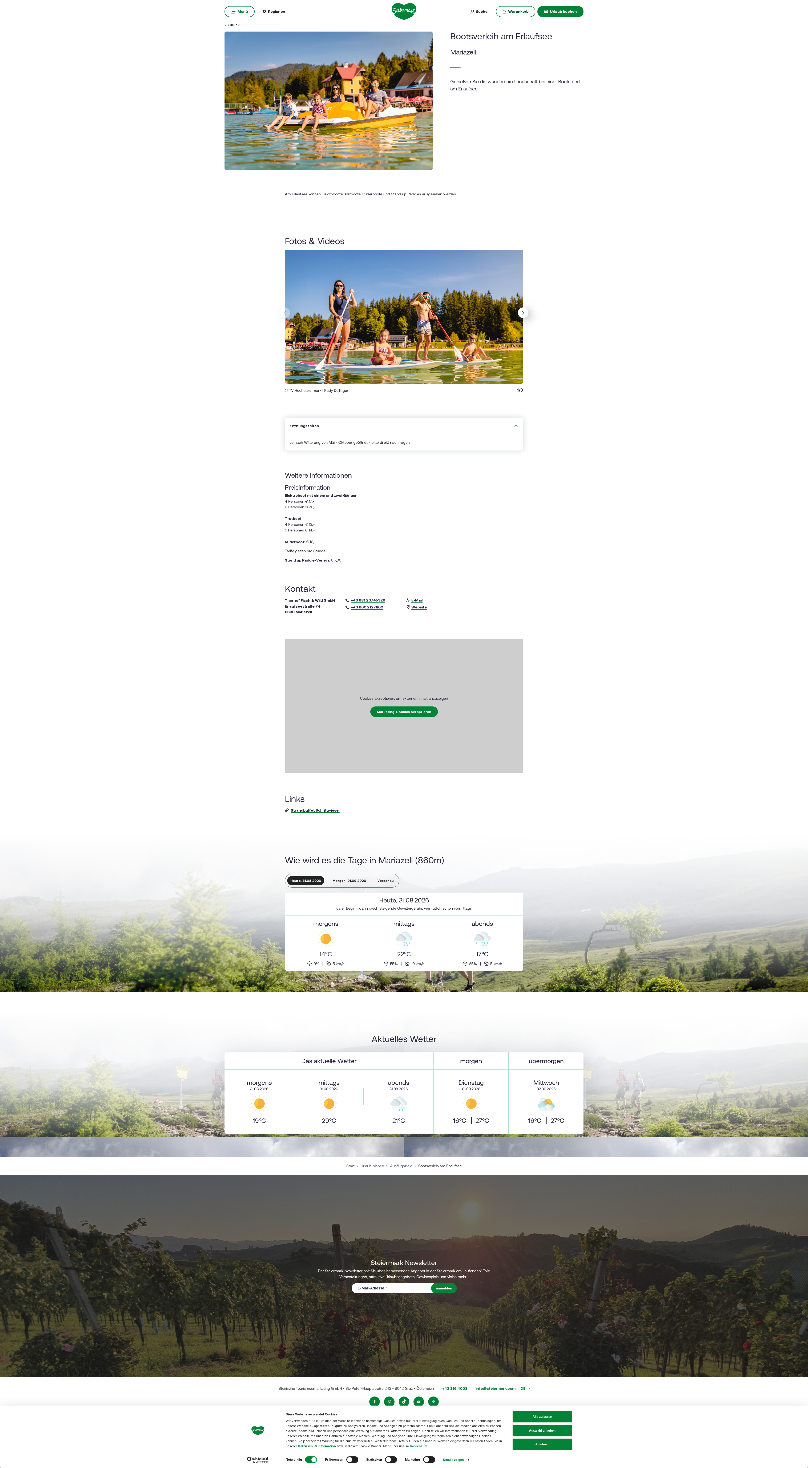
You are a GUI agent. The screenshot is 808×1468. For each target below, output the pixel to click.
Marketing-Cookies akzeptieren (404, 712)
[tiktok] (404, 1401)
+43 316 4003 (454, 1388)
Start (350, 1166)
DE (523, 1388)
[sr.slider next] (523, 312)
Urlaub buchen (563, 11)
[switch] (352, 1459)
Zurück (233, 24)
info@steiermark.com (496, 1388)
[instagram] (389, 1401)
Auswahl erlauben (542, 1430)
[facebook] (374, 1401)
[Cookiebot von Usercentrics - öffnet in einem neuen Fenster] (257, 1460)
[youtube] (418, 1401)
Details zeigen (453, 1459)
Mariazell (463, 52)
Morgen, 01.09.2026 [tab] (349, 880)
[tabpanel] (404, 932)
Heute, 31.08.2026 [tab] (305, 880)
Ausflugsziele (401, 1166)
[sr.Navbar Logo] (404, 11)
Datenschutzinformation (317, 1446)
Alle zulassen (542, 1416)
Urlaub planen (372, 1166)
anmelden (444, 1288)
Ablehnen (542, 1444)
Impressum (418, 1446)
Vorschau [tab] (385, 880)
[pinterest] (433, 1401)
